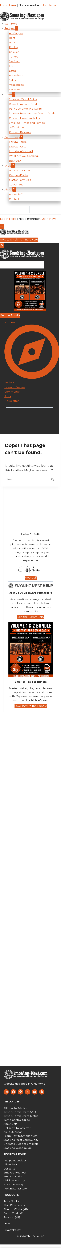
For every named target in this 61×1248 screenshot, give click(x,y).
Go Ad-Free (16, 184)
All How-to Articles (15, 1108)
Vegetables (16, 84)
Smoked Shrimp (14, 1176)
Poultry (13, 47)
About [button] (8, 189)
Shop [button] (7, 165)
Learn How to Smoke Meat (20, 1135)
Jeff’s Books (11, 1201)
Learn (8, 94)
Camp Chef (11, 1213)
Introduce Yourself (21, 151)
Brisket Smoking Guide (23, 104)
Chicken (14, 51)
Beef (12, 37)
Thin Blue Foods (14, 1205)
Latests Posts (17, 146)
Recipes (9, 28)
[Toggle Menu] (2, 226)
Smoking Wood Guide (23, 99)
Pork (12, 42)
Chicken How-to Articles (24, 118)
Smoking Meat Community (21, 1139)
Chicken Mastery (14, 1180)
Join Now (49, 5)
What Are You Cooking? (24, 155)
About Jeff (15, 194)
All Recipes (16, 33)
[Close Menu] (2, 245)
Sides (12, 80)
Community (12, 137)
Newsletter (11, 400)
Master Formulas (20, 179)
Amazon (9, 1217)
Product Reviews (20, 132)
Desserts (14, 89)
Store (7, 396)
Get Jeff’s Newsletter (17, 1128)
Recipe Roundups (15, 1160)
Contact (14, 199)
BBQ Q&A (15, 160)
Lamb (13, 70)
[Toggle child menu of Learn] (13, 94)
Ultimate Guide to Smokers (21, 1143)
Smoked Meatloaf (15, 1172)
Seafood (14, 61)
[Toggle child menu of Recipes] (16, 28)
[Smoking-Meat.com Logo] (26, 1074)
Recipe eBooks (18, 175)
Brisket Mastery (13, 1184)
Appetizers (16, 75)
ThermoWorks (13, 1209)
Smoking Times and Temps (27, 122)
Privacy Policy (12, 1229)
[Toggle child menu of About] (14, 189)
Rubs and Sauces (20, 170)
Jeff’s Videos (17, 127)
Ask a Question (13, 1131)
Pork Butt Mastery (15, 1188)
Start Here (10, 23)
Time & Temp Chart (16, 1112)
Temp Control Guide (17, 1119)
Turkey (13, 56)
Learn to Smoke (14, 387)
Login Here (8, 5)
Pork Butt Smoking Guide (25, 108)
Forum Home (18, 141)
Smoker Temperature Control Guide (32, 113)
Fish (11, 66)
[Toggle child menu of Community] (21, 137)
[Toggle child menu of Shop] (13, 165)
